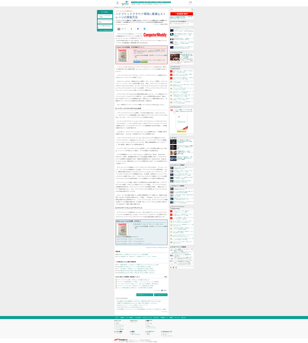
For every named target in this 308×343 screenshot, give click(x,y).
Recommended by (157, 290)
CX (147, 325)
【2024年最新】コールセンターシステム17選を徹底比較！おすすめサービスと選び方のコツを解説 (141, 309)
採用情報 (155, 341)
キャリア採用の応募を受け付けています (180, 23)
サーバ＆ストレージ (161, 294)
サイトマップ (177, 317)
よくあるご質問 (137, 317)
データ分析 (149, 323)
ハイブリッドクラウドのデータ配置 (104, 16)
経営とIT (133, 333)
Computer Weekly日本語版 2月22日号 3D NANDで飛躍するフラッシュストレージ (134, 243)
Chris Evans (156, 24)
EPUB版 (144, 60)
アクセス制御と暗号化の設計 (104, 26)
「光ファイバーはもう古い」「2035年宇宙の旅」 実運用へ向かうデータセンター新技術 (184, 158)
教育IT (148, 334)
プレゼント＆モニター (167, 335)
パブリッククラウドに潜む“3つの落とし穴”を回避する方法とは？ (133, 279)
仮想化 (117, 323)
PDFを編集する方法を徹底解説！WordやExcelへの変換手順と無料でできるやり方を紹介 (139, 301)
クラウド (118, 322)
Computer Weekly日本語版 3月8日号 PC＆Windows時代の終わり (130, 241)
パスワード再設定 (129, 317)
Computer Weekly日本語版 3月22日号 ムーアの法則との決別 (129, 239)
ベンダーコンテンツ (176, 27)
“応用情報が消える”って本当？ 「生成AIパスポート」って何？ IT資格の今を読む (185, 152)
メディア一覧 (117, 341)
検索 (192, 9)
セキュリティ (134, 322)
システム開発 (119, 333)
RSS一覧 (164, 334)
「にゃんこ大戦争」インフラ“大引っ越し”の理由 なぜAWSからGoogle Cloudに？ (183, 111)
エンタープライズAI (151, 327)
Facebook (173, 267)
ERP (148, 322)
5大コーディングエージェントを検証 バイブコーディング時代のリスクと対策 (185, 147)
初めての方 (183, 317)
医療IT (148, 333)
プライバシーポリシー (141, 341)
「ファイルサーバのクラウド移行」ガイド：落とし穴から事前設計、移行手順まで (138, 283)
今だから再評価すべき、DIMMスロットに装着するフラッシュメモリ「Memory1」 (137, 256)
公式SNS (122, 341)
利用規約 (171, 317)
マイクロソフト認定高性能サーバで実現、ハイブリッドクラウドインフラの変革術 (138, 281)
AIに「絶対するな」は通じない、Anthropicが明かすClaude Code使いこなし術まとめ (184, 141)
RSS (170, 267)
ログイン (117, 317)
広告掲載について (164, 317)
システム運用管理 (120, 329)
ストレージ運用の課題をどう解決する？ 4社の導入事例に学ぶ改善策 (134, 287)
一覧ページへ (190, 162)
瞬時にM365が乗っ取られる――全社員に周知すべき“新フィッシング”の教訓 (186, 55)
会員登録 (122, 317)
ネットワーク (119, 327)
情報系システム (150, 326)
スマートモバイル (120, 326)
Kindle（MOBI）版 (153, 60)
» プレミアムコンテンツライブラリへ (179, 134)
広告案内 (127, 341)
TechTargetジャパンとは (147, 317)
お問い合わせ (156, 317)
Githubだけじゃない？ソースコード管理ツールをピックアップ (132, 305)
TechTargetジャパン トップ (144, 294)
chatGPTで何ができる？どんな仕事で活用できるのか (130, 307)
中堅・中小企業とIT (135, 334)
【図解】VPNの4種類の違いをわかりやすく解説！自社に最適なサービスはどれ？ (137, 303)
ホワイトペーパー (166, 333)
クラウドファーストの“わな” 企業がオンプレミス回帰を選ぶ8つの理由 (135, 285)
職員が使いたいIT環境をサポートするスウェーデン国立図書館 (132, 254)
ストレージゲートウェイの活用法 (104, 21)
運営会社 (151, 341)
